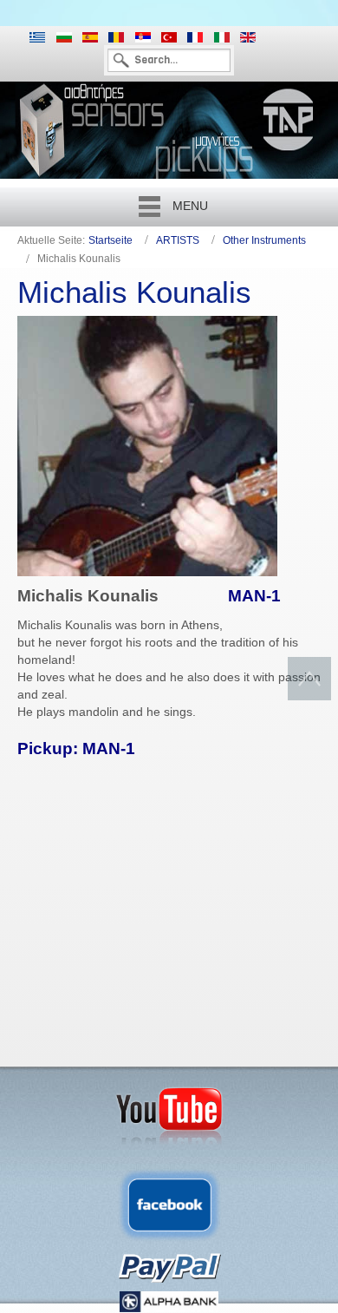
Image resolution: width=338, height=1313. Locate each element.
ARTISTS (177, 240)
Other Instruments (264, 240)
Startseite (110, 240)
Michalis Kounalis (134, 292)
